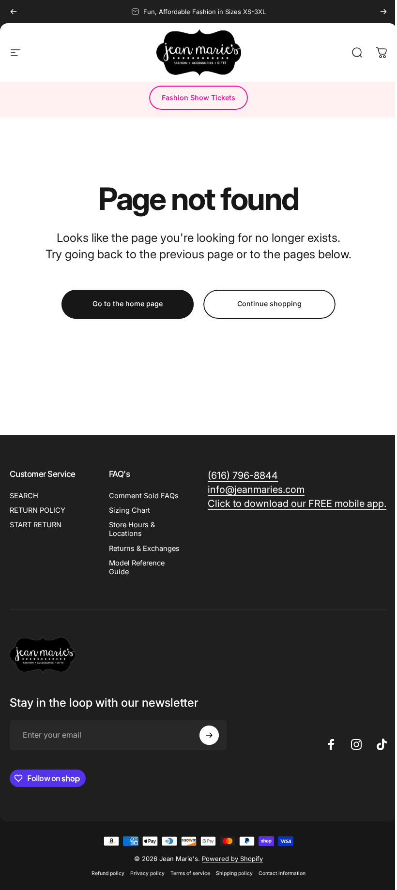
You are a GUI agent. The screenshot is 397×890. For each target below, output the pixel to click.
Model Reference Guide (137, 567)
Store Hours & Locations (132, 529)
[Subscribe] (209, 735)
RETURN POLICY (37, 510)
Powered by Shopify (232, 858)
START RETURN (35, 524)
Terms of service (190, 873)
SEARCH (24, 495)
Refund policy (108, 873)
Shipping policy (234, 873)
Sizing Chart (129, 510)
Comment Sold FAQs (144, 495)
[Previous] (13, 11)
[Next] (383, 11)
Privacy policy (147, 873)
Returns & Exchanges (144, 548)
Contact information (282, 873)
